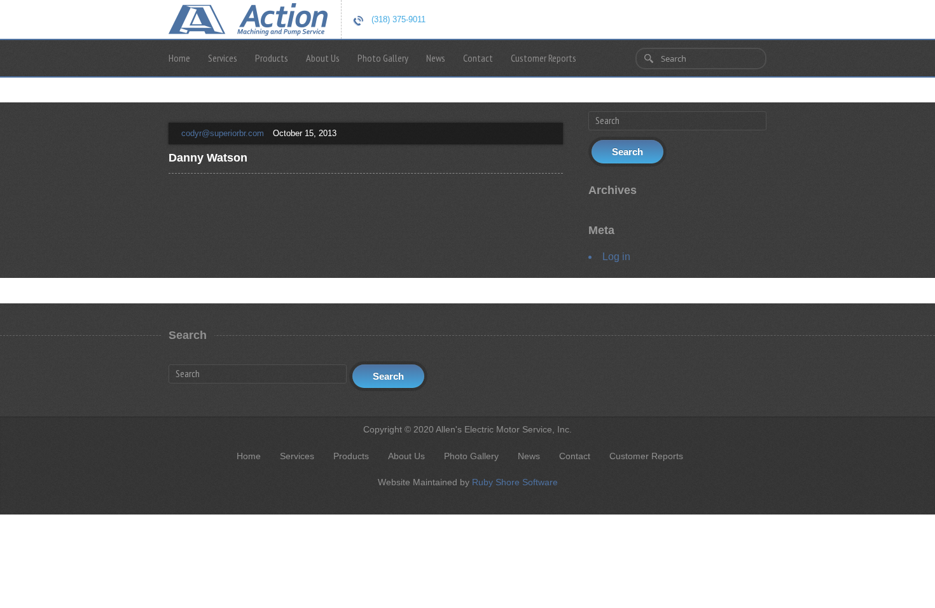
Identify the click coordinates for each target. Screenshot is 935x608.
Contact (478, 58)
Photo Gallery (382, 58)
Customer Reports (543, 58)
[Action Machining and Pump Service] (248, 18)
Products (271, 58)
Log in (616, 256)
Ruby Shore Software (515, 482)
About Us (323, 58)
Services (222, 58)
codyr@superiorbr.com (222, 133)
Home (179, 58)
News (435, 58)
